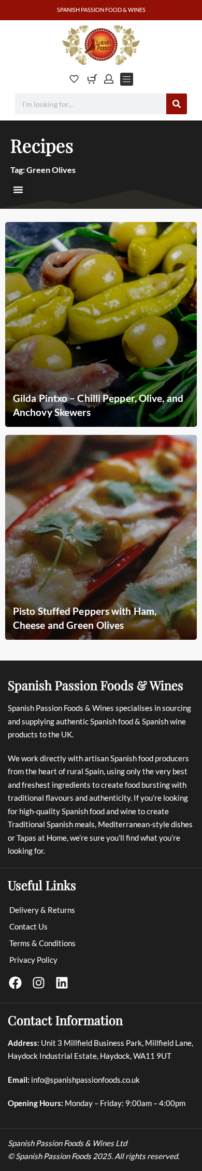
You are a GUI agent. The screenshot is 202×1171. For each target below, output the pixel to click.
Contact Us (28, 926)
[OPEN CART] (92, 79)
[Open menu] (126, 79)
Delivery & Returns (42, 909)
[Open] (74, 79)
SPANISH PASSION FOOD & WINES (101, 9)
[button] (18, 189)
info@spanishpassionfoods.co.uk (85, 1079)
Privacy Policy (33, 959)
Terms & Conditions (42, 943)
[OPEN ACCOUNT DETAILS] (109, 79)
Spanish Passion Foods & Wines (95, 685)
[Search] (176, 103)
